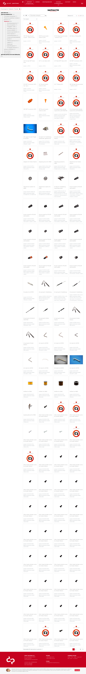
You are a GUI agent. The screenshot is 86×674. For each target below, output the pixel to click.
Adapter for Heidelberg (76, 137)
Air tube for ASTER (43, 343)
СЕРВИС (37, 2)
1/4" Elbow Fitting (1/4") (75, 36)
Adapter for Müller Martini (30, 161)
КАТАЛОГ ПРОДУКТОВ (29, 2)
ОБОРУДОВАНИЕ (47, 2)
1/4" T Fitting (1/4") (58, 84)
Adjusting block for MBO (45, 161)
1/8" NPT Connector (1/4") (30, 109)
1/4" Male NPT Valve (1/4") (60, 61)
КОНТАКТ (67, 2)
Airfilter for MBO (28, 391)
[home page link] (11, 3)
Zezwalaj (77, 670)
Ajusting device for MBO (30, 415)
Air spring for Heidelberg (45, 292)
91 (80, 649)
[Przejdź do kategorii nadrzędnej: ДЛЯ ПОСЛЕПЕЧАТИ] (24, 15)
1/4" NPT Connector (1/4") (76, 61)
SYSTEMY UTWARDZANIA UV (58, 3)
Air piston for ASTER (29, 292)
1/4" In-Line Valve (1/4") (44, 61)
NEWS (74, 2)
